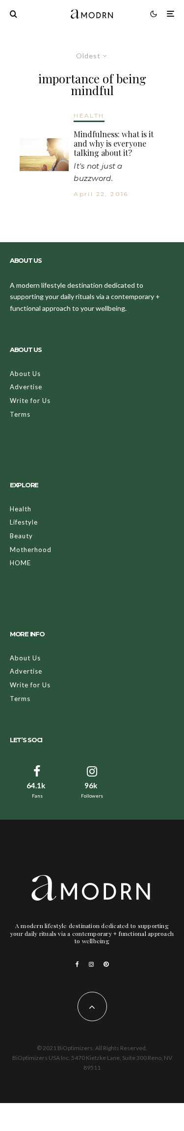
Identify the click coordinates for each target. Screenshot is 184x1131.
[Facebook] (77, 964)
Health (20, 509)
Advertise (26, 387)
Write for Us (30, 400)
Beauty (21, 536)
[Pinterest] (106, 964)
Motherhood (31, 549)
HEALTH (89, 115)
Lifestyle (24, 522)
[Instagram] (91, 964)
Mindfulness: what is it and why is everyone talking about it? (114, 143)
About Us (25, 373)
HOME (20, 563)
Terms (20, 414)
